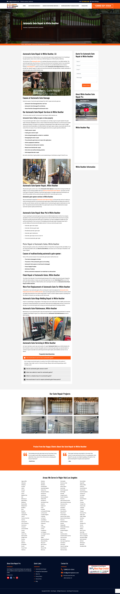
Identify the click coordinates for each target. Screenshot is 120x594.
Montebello (62, 481)
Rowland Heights (64, 530)
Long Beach (43, 530)
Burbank (23, 511)
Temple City (82, 504)
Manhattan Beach (45, 539)
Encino (22, 546)
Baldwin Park (24, 495)
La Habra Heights (45, 514)
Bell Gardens (24, 500)
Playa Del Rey (63, 511)
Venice (81, 519)
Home (24, 5)
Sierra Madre (83, 481)
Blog (37, 581)
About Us (38, 574)
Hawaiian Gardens (45, 491)
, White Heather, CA (67, 578)
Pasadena (62, 507)
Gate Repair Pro (31, 66)
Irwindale (43, 509)
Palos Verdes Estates (65, 500)
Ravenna (62, 519)
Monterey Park (63, 483)
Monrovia (43, 549)
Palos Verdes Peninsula (65, 502)
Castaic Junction (25, 518)
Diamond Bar (24, 535)
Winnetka (82, 544)
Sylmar (81, 500)
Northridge (62, 491)
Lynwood (43, 535)
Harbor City (43, 490)
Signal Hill (82, 483)
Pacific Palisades (64, 497)
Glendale (43, 483)
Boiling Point (24, 505)
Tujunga (82, 511)
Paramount (63, 505)
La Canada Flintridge (45, 511)
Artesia (23, 490)
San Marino (62, 542)
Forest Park (24, 548)
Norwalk (62, 493)
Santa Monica (63, 548)
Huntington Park (44, 502)
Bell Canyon (24, 498)
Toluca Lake (82, 505)
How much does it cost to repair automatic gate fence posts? (43, 379)
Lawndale (43, 527)
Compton (23, 527)
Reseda (62, 523)
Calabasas (23, 513)
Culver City (23, 534)
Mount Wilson (63, 486)
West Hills (82, 532)
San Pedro (62, 544)
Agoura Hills (24, 481)
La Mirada (43, 516)
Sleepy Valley (83, 484)
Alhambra (23, 483)
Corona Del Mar (24, 528)
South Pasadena (83, 491)
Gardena (43, 481)
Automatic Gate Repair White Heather (41, 44)
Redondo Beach (64, 521)
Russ (61, 532)
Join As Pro (85, 5)
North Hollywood (64, 490)
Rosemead (62, 528)
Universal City (83, 513)
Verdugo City (83, 523)
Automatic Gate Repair (41, 569)
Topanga (82, 507)
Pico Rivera (62, 509)
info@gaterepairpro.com (13, 1)
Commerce (23, 525)
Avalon (23, 491)
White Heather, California (27, 1)
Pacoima (62, 498)
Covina (23, 530)
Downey (23, 539)
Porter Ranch (63, 514)
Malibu (42, 537)
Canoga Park (24, 514)
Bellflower (23, 502)
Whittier (82, 541)
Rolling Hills (62, 525)
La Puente (43, 518)
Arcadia (23, 486)
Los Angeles (43, 532)
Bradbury (23, 507)
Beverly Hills (24, 504)
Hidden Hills (43, 498)
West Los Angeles (84, 535)
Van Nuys (82, 518)
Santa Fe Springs (64, 546)
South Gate (82, 490)
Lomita (42, 528)
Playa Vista (63, 513)
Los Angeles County (45, 534)
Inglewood (43, 505)
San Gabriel (63, 539)
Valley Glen (82, 514)
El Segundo (23, 544)
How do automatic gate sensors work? (37, 368)
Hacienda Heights (45, 488)
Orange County (63, 495)
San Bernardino (63, 534)
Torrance (82, 509)
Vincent (82, 527)
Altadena (23, 484)
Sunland (82, 497)
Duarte (23, 541)
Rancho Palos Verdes (65, 516)
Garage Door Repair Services (50, 5)
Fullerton (23, 549)
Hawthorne (43, 493)
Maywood (43, 542)
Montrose (62, 484)
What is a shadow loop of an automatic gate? (38, 376)
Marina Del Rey (44, 541)
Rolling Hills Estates (64, 527)
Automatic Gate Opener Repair (45, 199)
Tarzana (82, 502)
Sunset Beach (83, 498)
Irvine (42, 507)
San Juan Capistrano (65, 541)
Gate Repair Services (34, 5)
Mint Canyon (44, 544)
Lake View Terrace (45, 521)
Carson (23, 516)
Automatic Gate (36, 61)
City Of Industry (25, 523)
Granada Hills (44, 486)
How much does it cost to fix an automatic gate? (39, 357)
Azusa (22, 493)
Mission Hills (43, 548)
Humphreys (43, 500)
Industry (43, 504)
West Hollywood (83, 534)
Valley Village (83, 516)
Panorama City (63, 504)
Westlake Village (83, 537)
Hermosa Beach (44, 497)
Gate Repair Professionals (72, 591)
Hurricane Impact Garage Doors (70, 5)
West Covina (83, 530)
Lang (42, 525)
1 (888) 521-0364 (103, 6)
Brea (22, 509)
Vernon (81, 525)
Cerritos (23, 519)
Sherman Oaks (63, 549)
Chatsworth (24, 521)
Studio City (82, 493)
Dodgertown (24, 537)
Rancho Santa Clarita (65, 518)
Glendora (43, 484)
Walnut (81, 528)
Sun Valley (82, 495)
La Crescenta (44, 513)
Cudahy (23, 532)
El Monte (23, 542)
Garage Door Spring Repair (41, 571)
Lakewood (43, 523)
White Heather (28, 44)
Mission (42, 546)
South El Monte (83, 488)
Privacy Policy (39, 576)
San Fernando (63, 537)
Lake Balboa (43, 519)
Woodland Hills (83, 546)
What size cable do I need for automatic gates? (39, 372)
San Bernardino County (65, 535)
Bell (22, 497)
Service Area (38, 578)
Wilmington (82, 542)
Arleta (22, 488)
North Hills (62, 488)
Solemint (82, 486)
